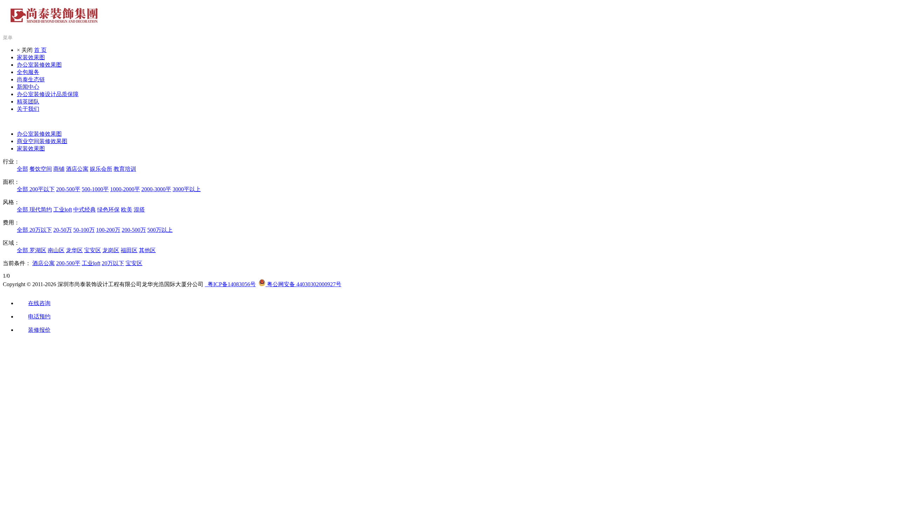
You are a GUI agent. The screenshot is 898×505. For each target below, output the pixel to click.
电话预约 (39, 316)
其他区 (147, 250)
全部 (22, 169)
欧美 (126, 210)
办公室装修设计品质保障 (48, 94)
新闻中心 (28, 87)
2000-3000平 (156, 189)
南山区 (56, 250)
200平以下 (42, 189)
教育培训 (125, 169)
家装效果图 (31, 57)
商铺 (59, 169)
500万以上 (160, 230)
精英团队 (28, 102)
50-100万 (84, 230)
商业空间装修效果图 (42, 141)
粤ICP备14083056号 (230, 284)
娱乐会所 (101, 169)
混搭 (139, 210)
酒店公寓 (77, 169)
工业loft (62, 210)
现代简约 (40, 210)
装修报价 (39, 330)
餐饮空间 (40, 169)
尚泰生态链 (31, 79)
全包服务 (28, 72)
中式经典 (84, 210)
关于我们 (28, 109)
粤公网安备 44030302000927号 (303, 284)
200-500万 (134, 230)
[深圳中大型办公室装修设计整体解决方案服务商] (54, 20)
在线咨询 (39, 303)
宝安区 (92, 250)
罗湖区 (37, 250)
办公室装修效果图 (39, 65)
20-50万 (62, 230)
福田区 (129, 250)
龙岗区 (110, 250)
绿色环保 (108, 210)
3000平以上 (187, 189)
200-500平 (68, 189)
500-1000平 (95, 189)
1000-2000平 (125, 189)
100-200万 (108, 230)
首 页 (40, 50)
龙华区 (74, 250)
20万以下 (40, 230)
